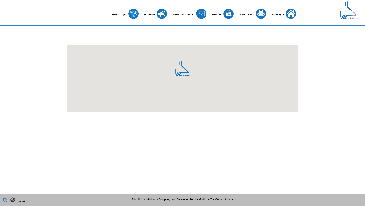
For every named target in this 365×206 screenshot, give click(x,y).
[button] (182, 71)
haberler (150, 14)
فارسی (20, 200)
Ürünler (217, 14)
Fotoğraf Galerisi (184, 14)
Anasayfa (278, 14)
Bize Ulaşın (119, 14)
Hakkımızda (247, 14)
